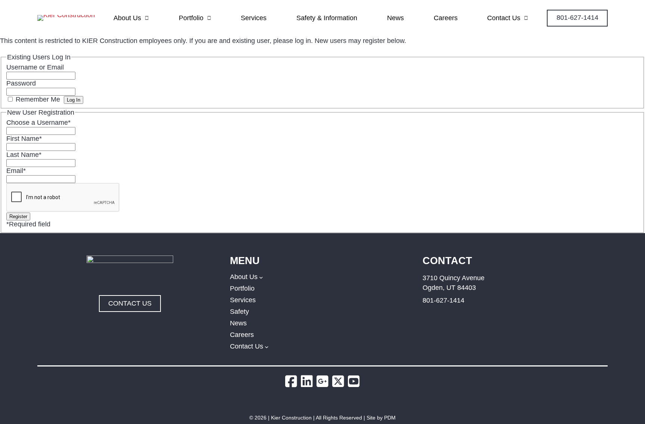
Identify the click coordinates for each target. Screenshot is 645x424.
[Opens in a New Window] (293, 381)
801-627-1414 (443, 300)
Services (254, 18)
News (395, 18)
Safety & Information (326, 18)
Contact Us (503, 18)
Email (16, 170)
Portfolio (191, 18)
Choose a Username (38, 122)
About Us (127, 18)
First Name (24, 138)
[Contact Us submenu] (267, 346)
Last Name (23, 154)
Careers (446, 18)
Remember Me (38, 99)
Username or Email (35, 67)
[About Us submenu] (261, 277)
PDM (390, 418)
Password (21, 83)
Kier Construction (291, 418)
